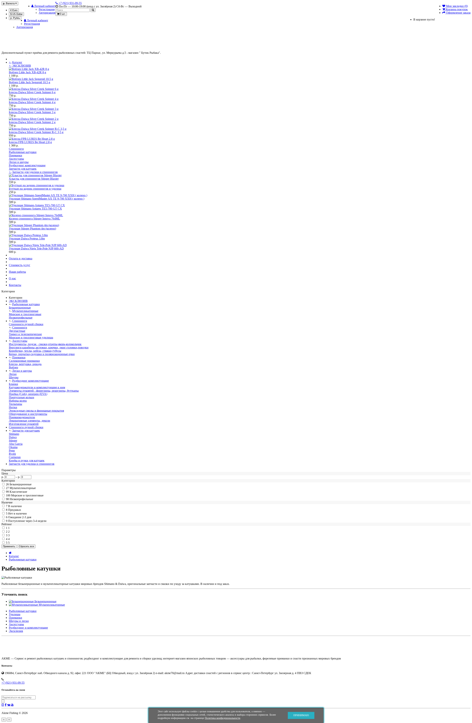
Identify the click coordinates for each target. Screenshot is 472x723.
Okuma (13, 447)
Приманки (15, 155)
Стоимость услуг (19, 265)
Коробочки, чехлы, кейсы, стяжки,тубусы (35, 350)
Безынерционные (20, 307)
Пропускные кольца (21, 397)
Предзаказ (14, 509)
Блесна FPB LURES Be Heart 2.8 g (30, 142)
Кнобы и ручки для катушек (26, 460)
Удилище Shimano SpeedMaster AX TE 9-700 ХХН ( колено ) (46, 198)
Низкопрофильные (20, 317)
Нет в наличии (17, 513)
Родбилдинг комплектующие (27, 165)
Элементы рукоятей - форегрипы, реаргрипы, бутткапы (44, 390)
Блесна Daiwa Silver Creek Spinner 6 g (32, 92)
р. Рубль (15, 18)
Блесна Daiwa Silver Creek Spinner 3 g (32, 112)
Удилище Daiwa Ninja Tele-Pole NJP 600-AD (36, 248)
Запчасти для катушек (23, 168)
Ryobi (12, 453)
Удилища (14, 614)
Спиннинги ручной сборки (26, 324)
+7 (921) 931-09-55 (13, 682)
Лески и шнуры (19, 162)
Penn (12, 450)
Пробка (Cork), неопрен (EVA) (28, 394)
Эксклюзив (16, 631)
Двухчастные (17, 330)
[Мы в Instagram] (2, 704)
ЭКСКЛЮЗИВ (21, 65)
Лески (13, 374)
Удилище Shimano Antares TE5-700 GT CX (35, 208)
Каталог (17, 62)
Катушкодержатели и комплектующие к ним (37, 387)
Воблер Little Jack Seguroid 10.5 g (29, 82)
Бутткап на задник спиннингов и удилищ (35, 188)
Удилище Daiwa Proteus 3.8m (27, 238)
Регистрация (47, 9)
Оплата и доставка (20, 258)
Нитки (13, 407)
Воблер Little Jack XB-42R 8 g (27, 72)
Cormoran (15, 457)
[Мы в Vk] (8, 704)
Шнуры (13, 377)
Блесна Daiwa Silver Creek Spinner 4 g (32, 102)
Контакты (15, 285)
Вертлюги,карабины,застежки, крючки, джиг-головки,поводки (48, 347)
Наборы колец (18, 400)
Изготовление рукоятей (24, 423)
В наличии (15, 506)
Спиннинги (16, 148)
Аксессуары (16, 158)
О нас (12, 278)
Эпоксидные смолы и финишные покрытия (36, 410)
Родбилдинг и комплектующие (28, 627)
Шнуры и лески (19, 621)
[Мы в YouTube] (12, 704)
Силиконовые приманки (24, 360)
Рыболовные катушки (23, 152)
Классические (18, 491)
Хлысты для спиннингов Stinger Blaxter (34, 178)
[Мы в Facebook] (5, 704)
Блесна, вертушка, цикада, (25, 364)
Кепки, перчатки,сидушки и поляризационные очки (42, 354)
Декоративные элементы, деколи (29, 420)
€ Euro (13, 10)
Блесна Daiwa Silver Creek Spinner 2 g (32, 122)
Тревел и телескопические (25, 334)
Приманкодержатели (22, 417)
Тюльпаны (15, 404)
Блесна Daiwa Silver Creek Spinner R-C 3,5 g (36, 132)
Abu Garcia (15, 443)
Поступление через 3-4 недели (27, 520)
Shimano (14, 433)
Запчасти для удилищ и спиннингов (35, 172)
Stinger (13, 440)
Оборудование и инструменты (28, 414)
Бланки (13, 384)
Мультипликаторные (25, 310)
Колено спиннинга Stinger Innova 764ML (34, 218)
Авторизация (47, 12)
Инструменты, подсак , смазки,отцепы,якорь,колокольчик (45, 344)
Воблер (13, 367)
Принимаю (301, 715)
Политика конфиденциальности (222, 718)
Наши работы (17, 271)
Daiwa (13, 437)
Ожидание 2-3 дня (19, 517)
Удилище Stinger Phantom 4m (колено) (32, 228)
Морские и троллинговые (25, 314)
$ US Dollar (16, 14)
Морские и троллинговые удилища (31, 337)
